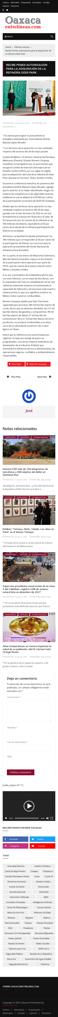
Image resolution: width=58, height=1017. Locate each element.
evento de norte (16, 886)
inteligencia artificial (42, 902)
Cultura (6, 2)
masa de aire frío (15, 912)
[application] (29, 806)
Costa (36, 876)
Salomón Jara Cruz (17, 948)
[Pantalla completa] (51, 818)
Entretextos (10, 437)
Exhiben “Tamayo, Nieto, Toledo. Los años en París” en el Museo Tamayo (28, 530)
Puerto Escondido (41, 938)
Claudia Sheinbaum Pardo (17, 876)
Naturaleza (15, 2)
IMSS (46, 897)
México (47, 917)
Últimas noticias (41, 437)
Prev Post (15, 376)
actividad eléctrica (15, 866)
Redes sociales (43, 943)
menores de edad (42, 912)
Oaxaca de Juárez (45, 922)
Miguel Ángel (46, 479)
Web (9, 756)
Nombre (12, 727)
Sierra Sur (11, 959)
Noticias (23, 554)
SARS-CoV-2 (43, 948)
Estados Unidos (43, 881)
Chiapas (34, 871)
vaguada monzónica (18, 964)
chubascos (48, 871)
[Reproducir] (6, 818)
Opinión (6, 6)
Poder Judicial (14, 938)
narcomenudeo (12, 922)
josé (44, 123)
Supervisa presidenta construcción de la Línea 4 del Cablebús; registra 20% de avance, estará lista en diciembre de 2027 (29, 589)
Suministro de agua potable (38, 959)
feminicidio (43, 886)
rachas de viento (16, 943)
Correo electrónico (17, 742)
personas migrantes (44, 933)
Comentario (14, 697)
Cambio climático (42, 866)
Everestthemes (10, 1005)
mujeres (29, 917)
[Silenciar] (47, 818)
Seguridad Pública (14, 953)
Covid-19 (49, 876)
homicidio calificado (19, 897)
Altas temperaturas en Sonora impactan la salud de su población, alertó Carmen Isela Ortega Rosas (27, 649)
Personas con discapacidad (17, 933)
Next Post (42, 376)
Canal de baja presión (15, 871)
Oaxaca (28, 922)
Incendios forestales (15, 902)
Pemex (47, 928)
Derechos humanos (17, 881)
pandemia (28, 928)
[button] (29, 806)
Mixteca (11, 917)
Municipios (37, 2)
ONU (10, 928)
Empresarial (26, 2)
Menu (9, 36)
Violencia (45, 964)
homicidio (44, 892)
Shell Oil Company (38, 364)
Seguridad (24, 437)
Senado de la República (41, 953)
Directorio (15, 6)
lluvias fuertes (44, 907)
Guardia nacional (17, 892)
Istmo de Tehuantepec (17, 907)
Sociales (46, 2)
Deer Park (16, 364)
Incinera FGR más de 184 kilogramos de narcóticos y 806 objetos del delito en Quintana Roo (25, 471)
